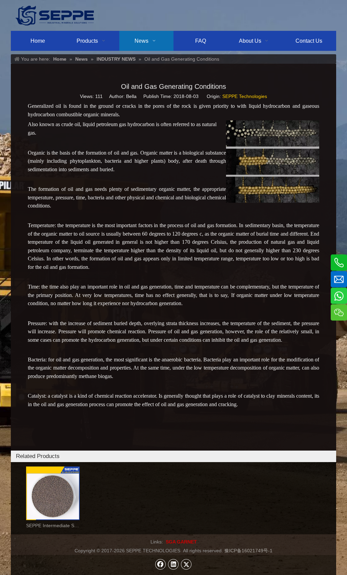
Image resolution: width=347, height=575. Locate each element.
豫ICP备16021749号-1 (248, 550)
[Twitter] (186, 564)
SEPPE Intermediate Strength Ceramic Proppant (53, 525)
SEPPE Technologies (244, 96)
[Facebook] (160, 564)
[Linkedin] (173, 564)
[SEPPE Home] (54, 15)
